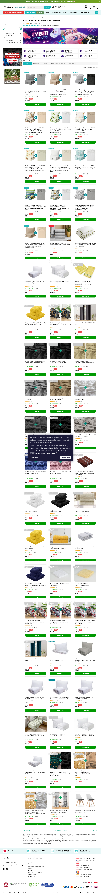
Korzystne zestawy (13, 42)
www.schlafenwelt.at (85, 876)
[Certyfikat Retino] (47, 884)
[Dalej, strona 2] (93, 830)
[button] (40, 23)
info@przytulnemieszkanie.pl (14, 865)
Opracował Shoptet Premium (90, 892)
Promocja (13, 35)
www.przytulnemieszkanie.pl (87, 858)
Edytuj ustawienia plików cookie (50, 892)
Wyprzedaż (13, 40)
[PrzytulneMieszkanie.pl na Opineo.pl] (18, 883)
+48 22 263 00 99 (11, 861)
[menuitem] (13, 12)
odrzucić (32, 451)
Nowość (13, 38)
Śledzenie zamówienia (34, 861)
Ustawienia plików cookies (42, 450)
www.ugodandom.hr (85, 867)
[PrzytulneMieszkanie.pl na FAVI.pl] (6, 884)
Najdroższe (45, 63)
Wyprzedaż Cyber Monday (31, 25)
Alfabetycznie (72, 63)
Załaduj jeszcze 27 (60, 830)
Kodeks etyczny (32, 874)
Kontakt (30, 868)
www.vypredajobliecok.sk (86, 863)
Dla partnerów (31, 876)
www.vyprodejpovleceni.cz (86, 860)
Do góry (28, 830)
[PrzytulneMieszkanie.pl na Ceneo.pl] (34, 884)
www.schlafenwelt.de (85, 874)
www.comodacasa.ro (85, 872)
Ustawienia (34, 457)
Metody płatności (32, 864)
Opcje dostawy (32, 863)
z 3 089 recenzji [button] (36, 23)
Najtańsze (36, 63)
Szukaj (47, 7)
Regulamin (30, 870)
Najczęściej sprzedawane (58, 63)
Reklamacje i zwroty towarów (36, 866)
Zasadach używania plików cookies (45, 453)
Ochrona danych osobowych (35, 872)
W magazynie (13, 33)
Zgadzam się (65, 457)
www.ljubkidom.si (84, 865)
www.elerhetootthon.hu (85, 869)
